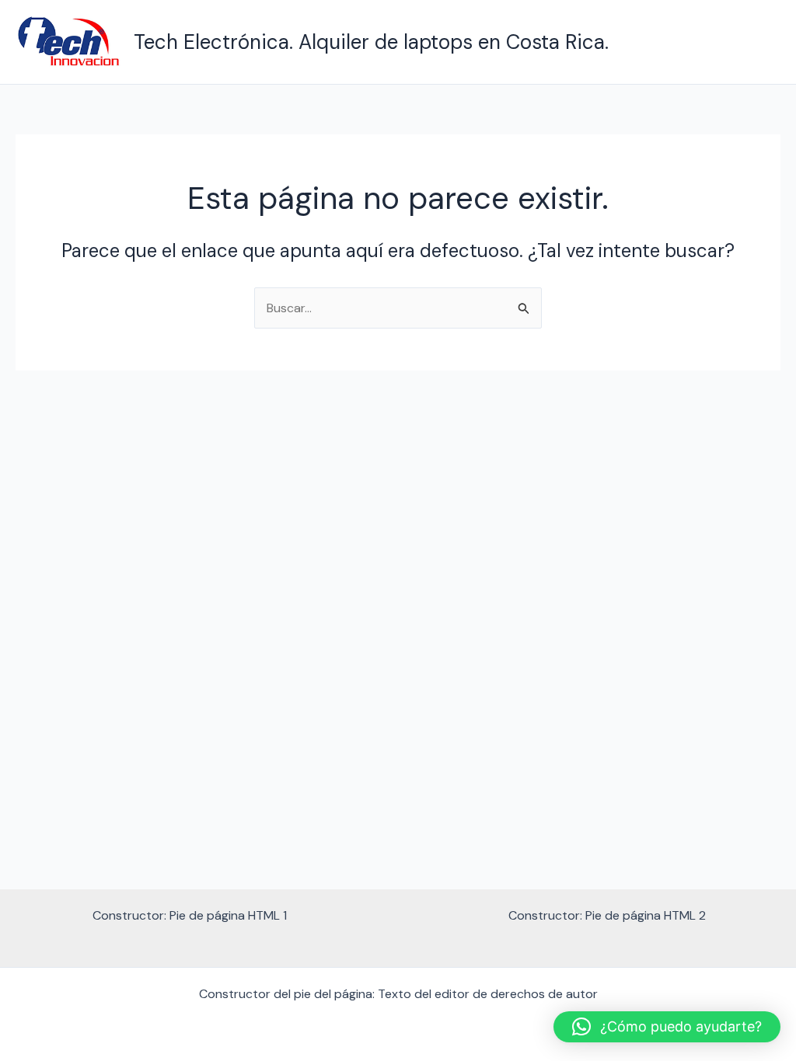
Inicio (753, 41)
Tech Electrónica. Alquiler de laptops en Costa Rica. (371, 42)
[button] (666, 1026)
